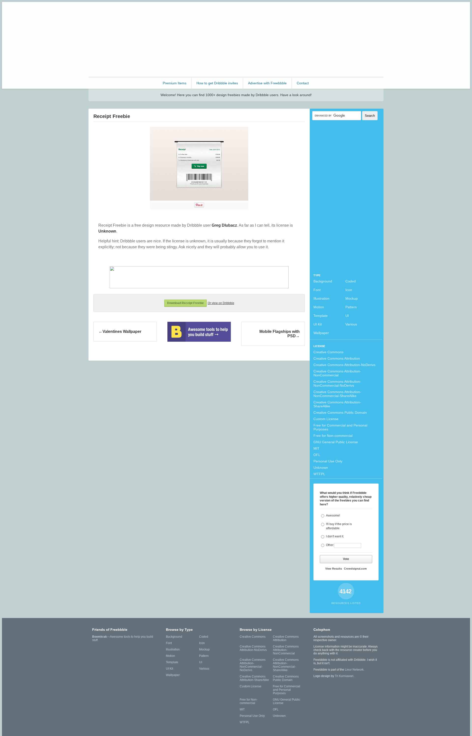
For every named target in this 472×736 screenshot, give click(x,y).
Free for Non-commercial (333, 436)
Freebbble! (115, 12)
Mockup (351, 298)
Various (351, 324)
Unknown (320, 468)
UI (347, 316)
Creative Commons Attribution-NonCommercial (337, 373)
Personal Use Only (327, 461)
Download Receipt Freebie (185, 303)
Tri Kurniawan (344, 676)
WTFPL (319, 474)
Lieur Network (354, 669)
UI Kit (317, 324)
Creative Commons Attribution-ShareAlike (337, 404)
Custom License (326, 419)
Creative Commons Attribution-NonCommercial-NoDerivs (337, 383)
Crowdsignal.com (355, 568)
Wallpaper (321, 333)
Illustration (321, 298)
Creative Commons (328, 352)
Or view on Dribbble (221, 303)
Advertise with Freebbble (267, 83)
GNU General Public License (335, 442)
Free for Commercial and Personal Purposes (340, 427)
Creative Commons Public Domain (340, 412)
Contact (303, 83)
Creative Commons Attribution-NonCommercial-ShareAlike (337, 394)
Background (322, 281)
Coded (350, 281)
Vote (346, 559)
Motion (318, 307)
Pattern (351, 307)
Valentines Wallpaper (122, 331)
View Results (333, 568)
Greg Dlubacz (224, 225)
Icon (348, 290)
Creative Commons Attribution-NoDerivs (344, 365)
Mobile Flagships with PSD (279, 333)
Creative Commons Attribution (336, 358)
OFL (316, 455)
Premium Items (174, 83)
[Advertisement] (294, 38)
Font (317, 290)
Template (320, 316)
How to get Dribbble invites (217, 83)
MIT (316, 448)
